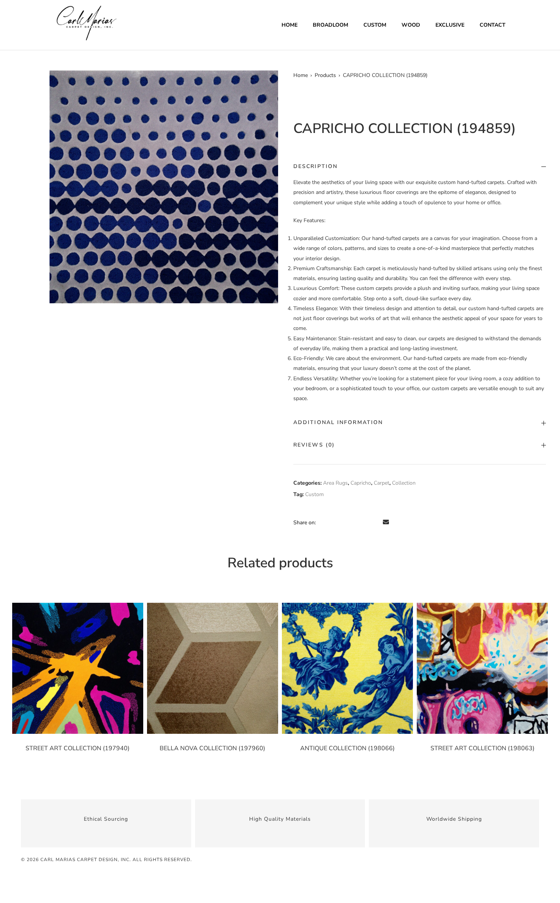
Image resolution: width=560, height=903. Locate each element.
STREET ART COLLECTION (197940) (78, 748)
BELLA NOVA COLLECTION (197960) (212, 748)
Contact (493, 25)
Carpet (381, 483)
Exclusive (449, 25)
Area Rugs (335, 483)
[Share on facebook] (322, 522)
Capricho (360, 483)
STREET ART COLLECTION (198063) (482, 748)
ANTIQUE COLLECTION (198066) (347, 748)
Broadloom (330, 25)
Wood (411, 25)
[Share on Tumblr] (354, 522)
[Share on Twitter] (333, 522)
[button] (269, 79)
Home (290, 25)
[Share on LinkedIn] (344, 522)
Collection (404, 483)
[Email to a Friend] (386, 522)
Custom (374, 25)
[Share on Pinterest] (376, 522)
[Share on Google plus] (365, 522)
